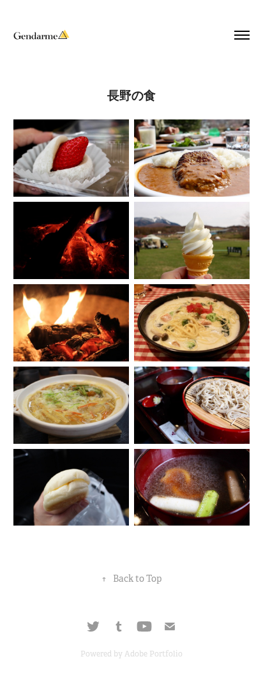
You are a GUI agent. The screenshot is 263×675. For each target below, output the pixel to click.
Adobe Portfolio (153, 654)
